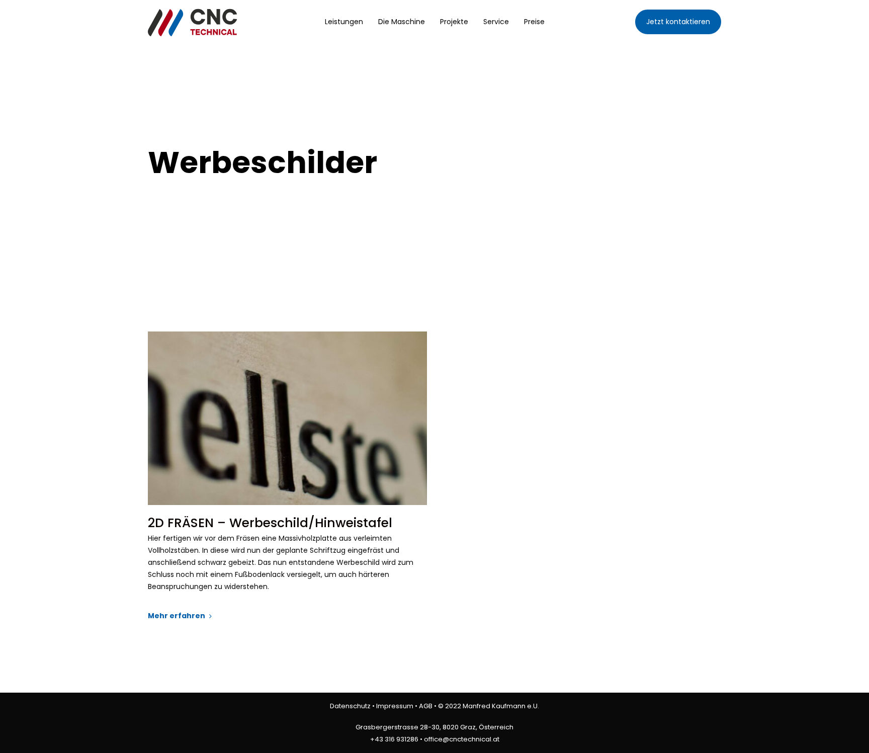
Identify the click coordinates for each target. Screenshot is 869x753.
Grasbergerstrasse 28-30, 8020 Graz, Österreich (434, 727)
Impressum (394, 706)
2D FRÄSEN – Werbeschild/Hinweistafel (270, 523)
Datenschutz (350, 706)
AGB (425, 706)
